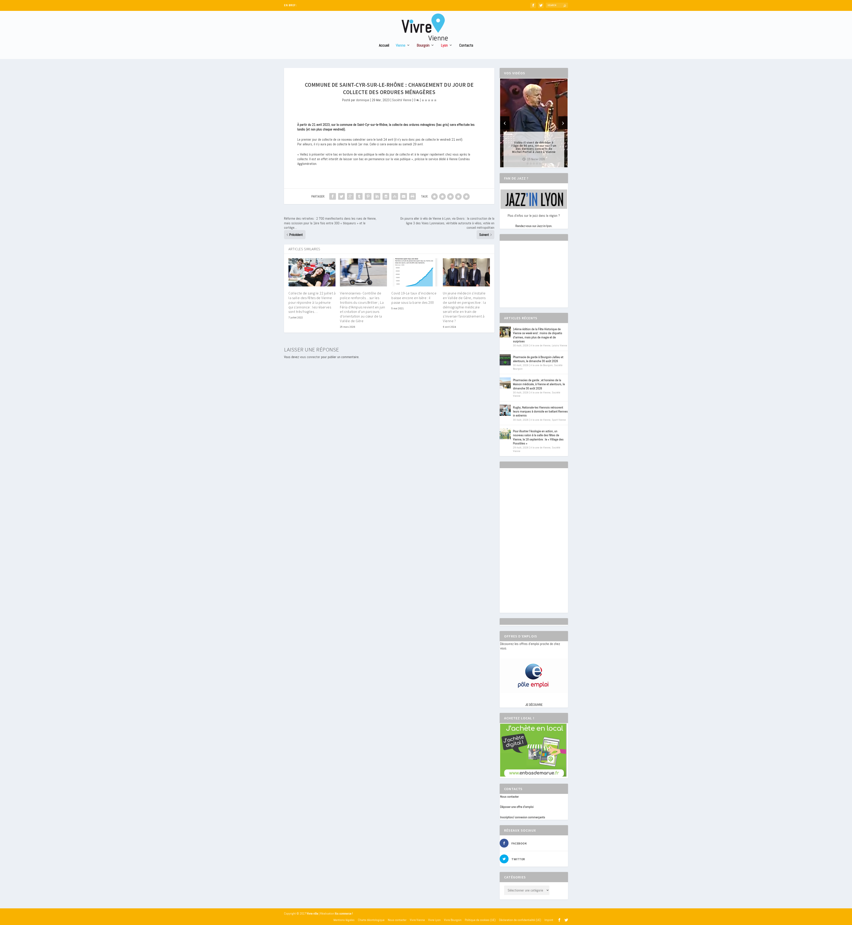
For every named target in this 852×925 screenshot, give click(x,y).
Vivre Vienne (417, 920)
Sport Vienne (559, 420)
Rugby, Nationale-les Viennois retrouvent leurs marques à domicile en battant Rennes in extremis (540, 411)
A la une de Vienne (540, 345)
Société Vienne (401, 100)
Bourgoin (423, 45)
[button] (528, 163)
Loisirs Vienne (559, 345)
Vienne (400, 45)
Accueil (384, 45)
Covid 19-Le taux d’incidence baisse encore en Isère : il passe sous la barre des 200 (413, 298)
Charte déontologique (371, 920)
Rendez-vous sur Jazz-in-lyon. (533, 226)
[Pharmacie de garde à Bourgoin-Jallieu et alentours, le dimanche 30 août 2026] (505, 359)
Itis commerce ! (344, 913)
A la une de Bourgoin (542, 365)
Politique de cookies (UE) (480, 920)
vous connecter (310, 357)
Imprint (548, 920)
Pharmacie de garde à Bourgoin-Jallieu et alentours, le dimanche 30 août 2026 (538, 359)
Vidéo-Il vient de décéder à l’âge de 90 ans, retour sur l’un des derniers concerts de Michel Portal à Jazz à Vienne (533, 147)
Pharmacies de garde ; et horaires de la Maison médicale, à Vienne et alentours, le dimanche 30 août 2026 (539, 384)
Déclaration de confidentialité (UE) (520, 920)
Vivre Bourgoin (453, 920)
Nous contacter (509, 797)
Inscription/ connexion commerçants (522, 817)
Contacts (466, 45)
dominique (362, 100)
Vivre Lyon (434, 920)
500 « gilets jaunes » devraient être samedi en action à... (332, 5)
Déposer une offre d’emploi (517, 807)
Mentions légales (344, 920)
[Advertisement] (533, 278)
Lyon (444, 45)
